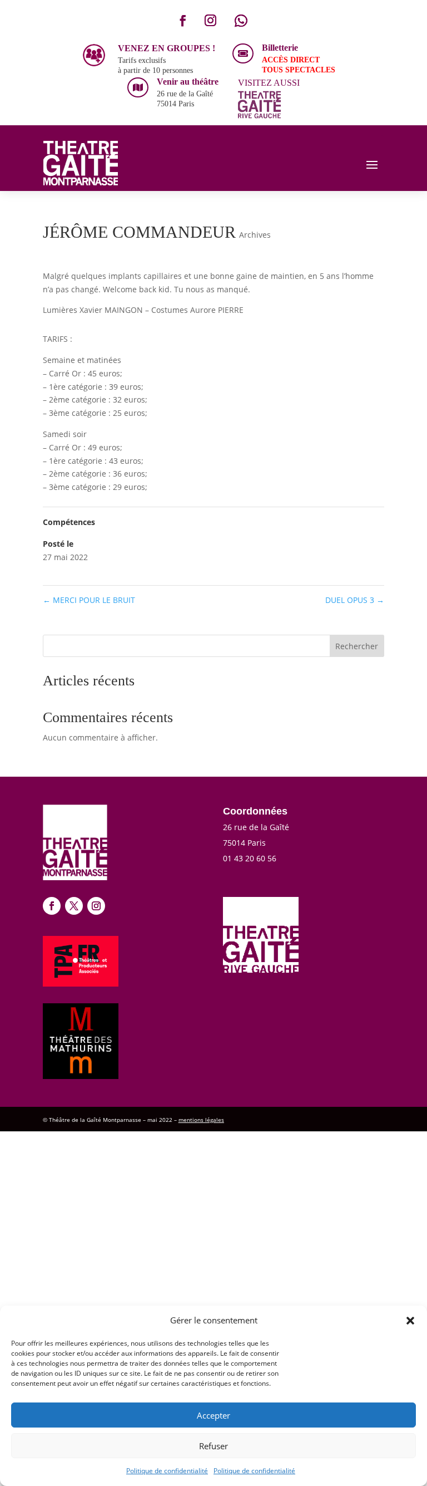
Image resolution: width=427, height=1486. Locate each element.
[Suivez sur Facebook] (183, 20)
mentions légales (201, 1120)
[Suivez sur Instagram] (210, 20)
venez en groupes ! (166, 48)
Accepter (213, 1415)
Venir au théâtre (188, 81)
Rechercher (356, 646)
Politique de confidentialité (167, 1470)
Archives (255, 234)
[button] (410, 1320)
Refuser (213, 1445)
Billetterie (280, 47)
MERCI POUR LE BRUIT (89, 600)
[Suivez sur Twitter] (74, 906)
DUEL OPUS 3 (354, 600)
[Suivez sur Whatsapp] (240, 20)
